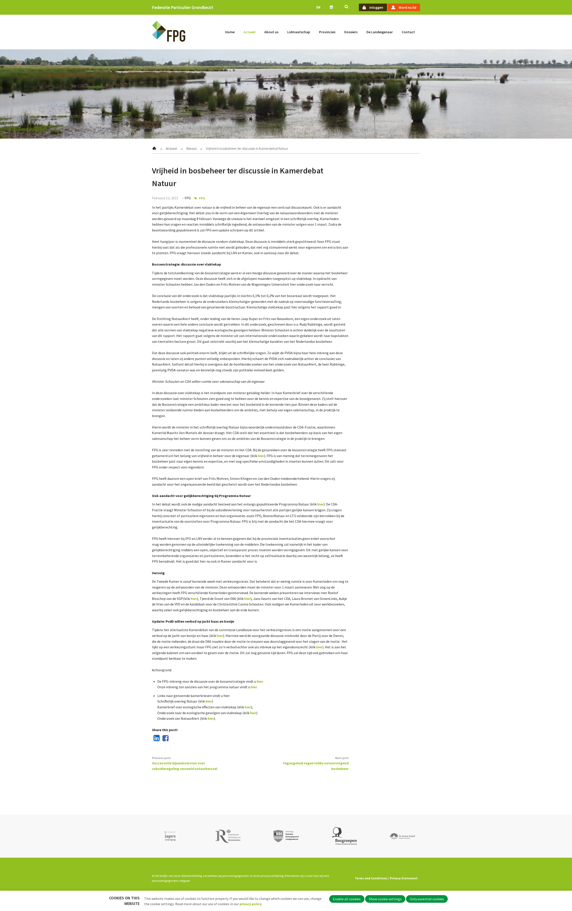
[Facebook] (164, 738)
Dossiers (351, 32)
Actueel (249, 32)
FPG (202, 198)
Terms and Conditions (371, 878)
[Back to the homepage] (168, 32)
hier (261, 455)
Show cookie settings (385, 899)
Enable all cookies (347, 899)
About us (271, 32)
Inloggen (376, 7)
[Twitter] (173, 738)
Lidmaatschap (298, 32)
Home (230, 32)
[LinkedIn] (155, 738)
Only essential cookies (427, 899)
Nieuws (191, 148)
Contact (408, 32)
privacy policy (251, 904)
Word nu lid (407, 7)
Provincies (327, 32)
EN (318, 7)
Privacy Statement (404, 878)
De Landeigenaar (379, 32)
